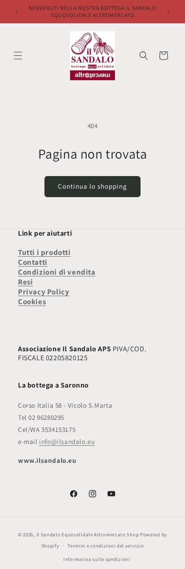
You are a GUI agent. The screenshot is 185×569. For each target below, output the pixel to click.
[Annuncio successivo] (168, 12)
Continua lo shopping (92, 186)
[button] (18, 55)
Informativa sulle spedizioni (96, 559)
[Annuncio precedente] (16, 12)
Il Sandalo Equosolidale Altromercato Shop (87, 534)
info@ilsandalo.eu (67, 441)
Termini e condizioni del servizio (105, 546)
